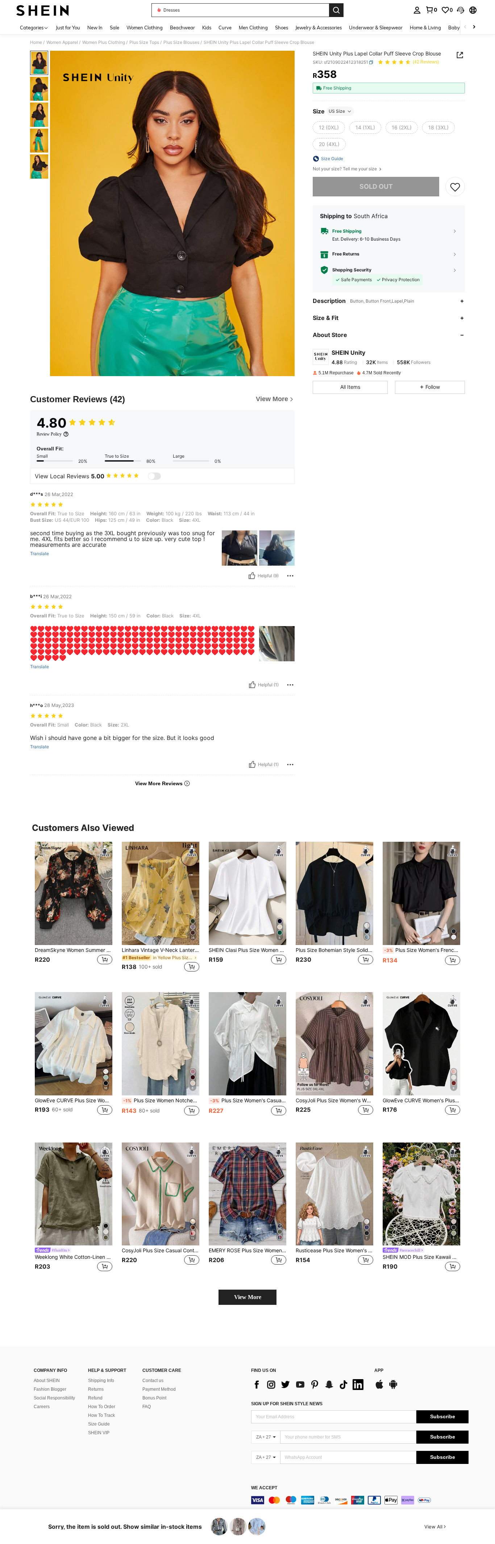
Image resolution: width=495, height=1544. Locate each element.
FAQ (146, 1406)
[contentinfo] (360, 1500)
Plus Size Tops (144, 42)
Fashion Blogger (50, 1389)
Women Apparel (62, 42)
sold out (376, 186)
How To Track (101, 1415)
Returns (96, 1389)
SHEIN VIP (98, 1432)
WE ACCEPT (264, 1488)
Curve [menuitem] (225, 27)
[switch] (154, 476)
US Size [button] (337, 111)
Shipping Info (101, 1380)
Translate (39, 553)
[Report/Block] (290, 575)
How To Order (101, 1406)
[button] (460, 10)
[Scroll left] (465, 27)
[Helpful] (252, 575)
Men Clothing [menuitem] (253, 27)
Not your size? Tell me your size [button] (345, 168)
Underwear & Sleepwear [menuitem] (376, 27)
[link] (431, 9)
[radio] (329, 127)
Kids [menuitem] (206, 27)
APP (378, 1370)
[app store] (379, 1387)
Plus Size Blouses (181, 42)
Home (36, 42)
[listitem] (73, 911)
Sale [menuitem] (114, 27)
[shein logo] (42, 10)
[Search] (336, 10)
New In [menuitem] (95, 27)
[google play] (393, 1387)
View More (247, 1297)
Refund (95, 1398)
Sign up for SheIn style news (287, 1403)
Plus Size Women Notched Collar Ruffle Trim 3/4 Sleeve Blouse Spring (161, 1100)
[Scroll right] (474, 27)
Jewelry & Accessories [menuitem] (318, 27)
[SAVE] (455, 186)
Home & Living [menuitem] (425, 27)
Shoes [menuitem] (281, 27)
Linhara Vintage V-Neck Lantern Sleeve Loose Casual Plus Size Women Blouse (160, 950)
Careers (42, 1406)
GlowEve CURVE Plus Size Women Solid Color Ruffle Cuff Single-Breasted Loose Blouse (73, 1100)
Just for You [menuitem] (68, 27)
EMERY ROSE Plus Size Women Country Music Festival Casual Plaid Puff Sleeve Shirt (247, 1250)
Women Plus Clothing (103, 42)
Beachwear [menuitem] (182, 27)
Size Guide (99, 1424)
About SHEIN (47, 1380)
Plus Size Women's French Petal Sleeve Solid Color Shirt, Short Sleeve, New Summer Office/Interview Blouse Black (422, 950)
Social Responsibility (54, 1398)
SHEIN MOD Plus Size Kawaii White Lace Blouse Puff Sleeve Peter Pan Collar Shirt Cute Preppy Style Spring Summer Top (421, 1257)
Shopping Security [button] (351, 269)
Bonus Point (154, 1398)
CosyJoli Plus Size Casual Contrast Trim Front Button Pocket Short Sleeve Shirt (160, 1250)
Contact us (152, 1380)
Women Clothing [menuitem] (144, 27)
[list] (309, 1384)
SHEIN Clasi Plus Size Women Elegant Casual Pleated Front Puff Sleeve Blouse (247, 950)
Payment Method (159, 1389)
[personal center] (417, 10)
